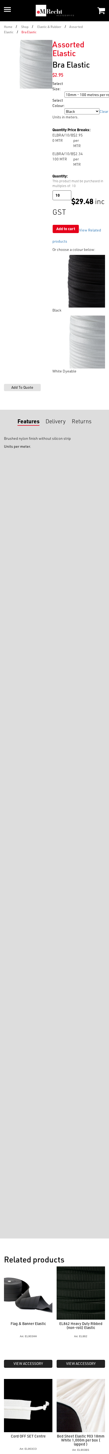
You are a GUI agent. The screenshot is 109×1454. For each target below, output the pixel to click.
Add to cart (65, 228)
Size (57, 94)
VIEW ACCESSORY (28, 1363)
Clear (103, 111)
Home (8, 26)
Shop (25, 26)
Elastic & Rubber (49, 26)
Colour (58, 111)
